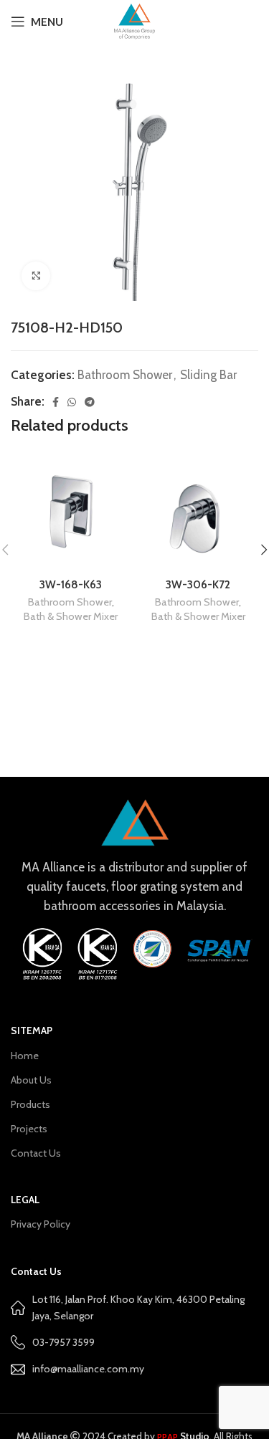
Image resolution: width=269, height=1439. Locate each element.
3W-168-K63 (70, 584)
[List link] (134, 1369)
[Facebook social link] (55, 402)
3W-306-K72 (198, 584)
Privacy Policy (40, 1224)
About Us (31, 1080)
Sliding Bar (208, 375)
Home (25, 1055)
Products (30, 1104)
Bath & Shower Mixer (71, 616)
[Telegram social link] (89, 402)
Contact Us (36, 1153)
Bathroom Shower (124, 375)
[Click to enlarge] (36, 276)
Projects (29, 1128)
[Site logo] (134, 20)
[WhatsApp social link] (71, 402)
